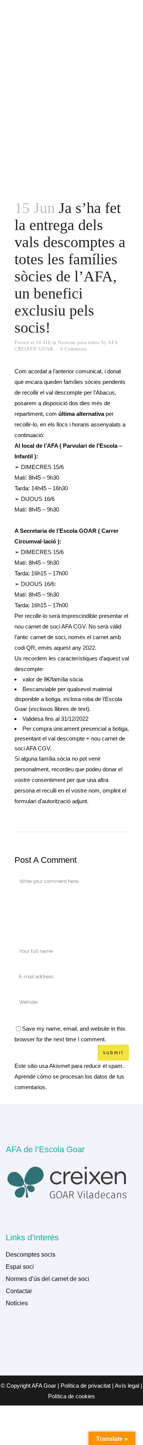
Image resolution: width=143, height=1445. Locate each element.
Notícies (17, 1303)
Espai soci (20, 1266)
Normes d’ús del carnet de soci (47, 1279)
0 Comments (73, 349)
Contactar (19, 1291)
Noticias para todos (79, 342)
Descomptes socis (30, 1254)
